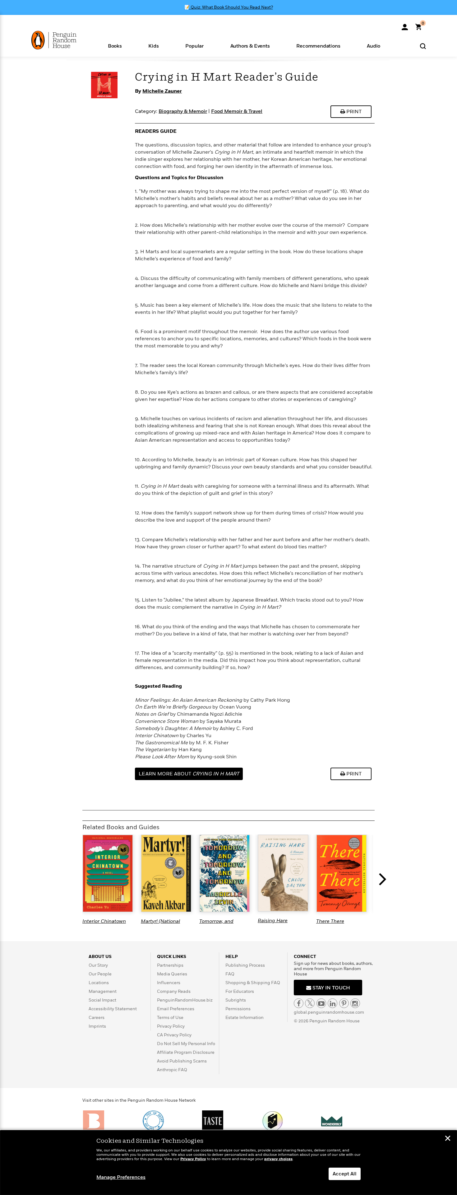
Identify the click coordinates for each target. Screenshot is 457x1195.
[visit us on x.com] (310, 1003)
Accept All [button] (345, 1173)
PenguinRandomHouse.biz (185, 1000)
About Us (100, 957)
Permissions (238, 1009)
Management (103, 991)
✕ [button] (447, 1139)
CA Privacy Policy (174, 1035)
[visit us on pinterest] (344, 1003)
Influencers (168, 983)
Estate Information (244, 1018)
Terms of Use (170, 1018)
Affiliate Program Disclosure (186, 1052)
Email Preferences (175, 1009)
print (353, 111)
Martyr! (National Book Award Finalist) (164, 924)
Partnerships (170, 965)
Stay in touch (330, 987)
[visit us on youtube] (321, 1003)
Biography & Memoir (183, 111)
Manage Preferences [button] (120, 1177)
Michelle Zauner (162, 91)
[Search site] (423, 45)
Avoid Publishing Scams (182, 1061)
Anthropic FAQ (172, 1070)
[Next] (384, 880)
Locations (99, 983)
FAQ (229, 974)
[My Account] (405, 24)
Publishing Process (245, 965)
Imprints (97, 1026)
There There (330, 921)
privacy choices (278, 1159)
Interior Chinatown (104, 921)
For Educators (239, 991)
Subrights (235, 1000)
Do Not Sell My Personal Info (186, 1044)
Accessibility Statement (113, 1009)
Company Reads (174, 991)
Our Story (98, 965)
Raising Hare (273, 920)
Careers (96, 1018)
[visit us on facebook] (298, 1003)
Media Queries (172, 974)
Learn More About (189, 773)
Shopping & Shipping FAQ (252, 983)
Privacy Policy (171, 1026)
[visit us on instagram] (355, 1003)
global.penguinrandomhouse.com (329, 1012)
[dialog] (228, 1162)
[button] (115, 45)
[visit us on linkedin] (332, 1003)
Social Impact (102, 1000)
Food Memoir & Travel (236, 111)
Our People (100, 974)
